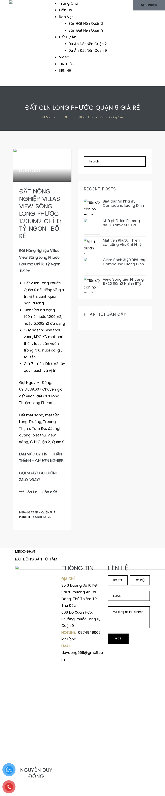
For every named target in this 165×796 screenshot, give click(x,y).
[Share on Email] (31, 790)
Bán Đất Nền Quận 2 (85, 23)
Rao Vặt (66, 16)
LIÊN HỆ (65, 70)
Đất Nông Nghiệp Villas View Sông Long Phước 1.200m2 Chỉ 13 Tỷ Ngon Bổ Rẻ (40, 213)
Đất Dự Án (67, 36)
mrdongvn (43, 517)
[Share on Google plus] (24, 790)
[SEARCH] (138, 161)
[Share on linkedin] (28, 790)
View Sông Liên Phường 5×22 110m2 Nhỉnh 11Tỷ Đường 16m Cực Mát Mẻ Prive (124, 281)
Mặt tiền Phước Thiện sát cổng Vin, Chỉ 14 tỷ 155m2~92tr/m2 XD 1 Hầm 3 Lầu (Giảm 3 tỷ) (122, 242)
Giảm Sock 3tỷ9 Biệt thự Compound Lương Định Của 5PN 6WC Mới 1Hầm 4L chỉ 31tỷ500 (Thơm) (124, 262)
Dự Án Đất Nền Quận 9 (87, 50)
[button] (149, 5)
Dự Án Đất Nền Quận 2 (87, 43)
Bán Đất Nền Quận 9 (85, 30)
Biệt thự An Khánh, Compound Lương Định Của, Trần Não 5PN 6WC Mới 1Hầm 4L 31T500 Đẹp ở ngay (124, 203)
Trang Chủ (68, 3)
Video (64, 57)
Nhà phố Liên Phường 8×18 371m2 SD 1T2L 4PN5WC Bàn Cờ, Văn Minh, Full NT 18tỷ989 (122, 223)
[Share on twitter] (20, 790)
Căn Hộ (65, 9)
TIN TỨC (66, 63)
